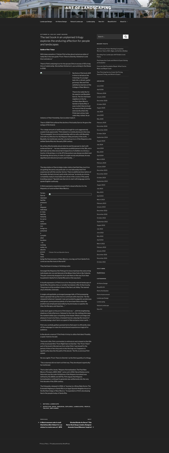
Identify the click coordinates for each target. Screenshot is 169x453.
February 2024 (101, 163)
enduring (61, 406)
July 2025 (100, 111)
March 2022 (101, 243)
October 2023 (101, 177)
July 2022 (100, 229)
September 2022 (102, 221)
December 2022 (102, 210)
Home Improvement (103, 294)
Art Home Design (61, 21)
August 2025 (101, 108)
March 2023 (101, 199)
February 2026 (101, 93)
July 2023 (100, 188)
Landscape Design (46, 21)
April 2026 (100, 89)
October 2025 (101, 104)
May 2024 (100, 152)
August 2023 (101, 185)
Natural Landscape (77, 21)
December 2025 (102, 100)
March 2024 (101, 159)
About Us (123, 21)
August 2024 (101, 141)
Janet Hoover (62, 34)
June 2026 (100, 86)
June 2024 (100, 148)
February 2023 (101, 203)
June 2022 (100, 232)
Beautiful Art (112, 21)
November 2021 (102, 258)
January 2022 (101, 251)
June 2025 (100, 115)
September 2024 (102, 137)
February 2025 (101, 122)
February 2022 (101, 247)
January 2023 (101, 207)
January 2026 (101, 97)
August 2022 (101, 225)
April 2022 (100, 240)
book (54, 406)
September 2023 (102, 181)
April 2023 (100, 196)
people (87, 406)
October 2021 (101, 262)
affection (47, 406)
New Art (101, 21)
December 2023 (102, 170)
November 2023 (102, 174)
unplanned (54, 408)
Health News (101, 273)
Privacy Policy (44, 443)
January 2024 (101, 166)
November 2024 (102, 130)
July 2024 (100, 144)
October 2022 (101, 218)
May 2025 (100, 119)
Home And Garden (102, 291)
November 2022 (102, 214)
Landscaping (91, 21)
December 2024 (102, 126)
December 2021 (102, 254)
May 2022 (100, 236)
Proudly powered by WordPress (60, 443)
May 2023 (100, 192)
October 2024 (101, 133)
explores (69, 406)
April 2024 (100, 155)
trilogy (46, 408)
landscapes (79, 406)
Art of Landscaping (88, 8)
